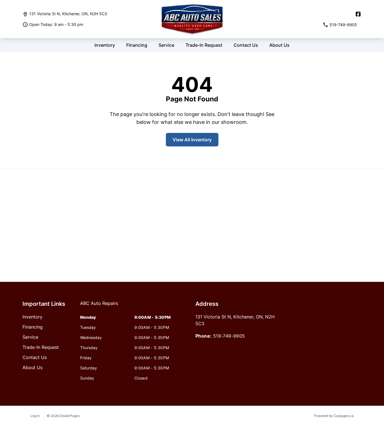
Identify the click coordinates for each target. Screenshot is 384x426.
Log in (35, 416)
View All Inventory (192, 139)
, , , (68, 13)
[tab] (99, 306)
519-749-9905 (229, 336)
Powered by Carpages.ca (334, 416)
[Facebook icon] (358, 14)
